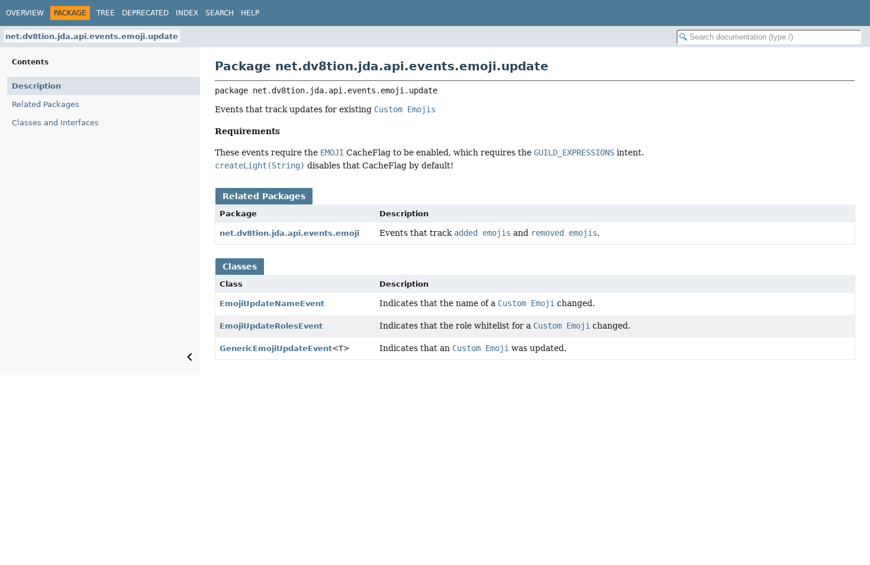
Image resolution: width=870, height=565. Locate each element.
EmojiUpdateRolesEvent (271, 326)
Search (219, 13)
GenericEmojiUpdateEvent (276, 348)
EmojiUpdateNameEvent (272, 303)
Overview (25, 13)
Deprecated (145, 13)
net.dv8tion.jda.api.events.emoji (289, 233)
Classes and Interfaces (55, 122)
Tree (105, 13)
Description (36, 86)
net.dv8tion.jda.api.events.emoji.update (91, 36)
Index (187, 13)
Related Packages (45, 104)
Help (250, 13)
